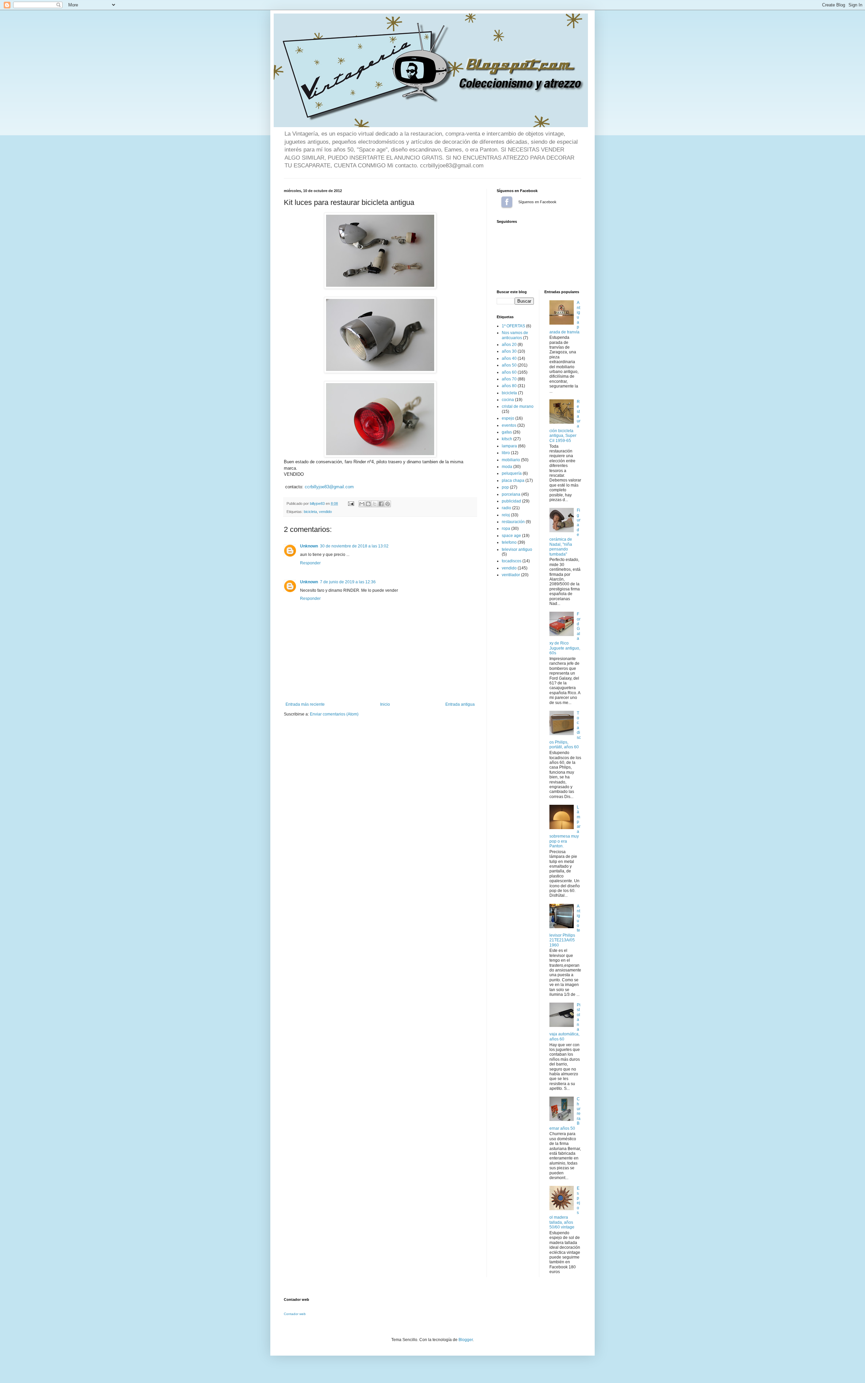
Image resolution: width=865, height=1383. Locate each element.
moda (507, 466)
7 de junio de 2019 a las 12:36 (348, 582)
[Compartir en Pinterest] (387, 503)
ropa (506, 528)
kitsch (507, 439)
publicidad (511, 501)
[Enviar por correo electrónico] (362, 503)
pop (505, 487)
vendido (325, 512)
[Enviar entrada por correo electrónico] (350, 503)
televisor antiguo (517, 549)
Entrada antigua (460, 704)
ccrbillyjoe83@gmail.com (329, 486)
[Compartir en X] (374, 503)
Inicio (385, 704)
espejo (508, 418)
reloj (506, 515)
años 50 (509, 365)
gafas (507, 432)
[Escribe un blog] (368, 503)
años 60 (509, 372)
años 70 (509, 379)
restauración (513, 521)
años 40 (509, 358)
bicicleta (310, 512)
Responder (310, 563)
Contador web (295, 1314)
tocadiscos (511, 561)
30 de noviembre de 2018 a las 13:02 (354, 546)
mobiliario (511, 460)
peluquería (512, 473)
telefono (509, 542)
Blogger (466, 1339)
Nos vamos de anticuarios (515, 335)
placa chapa (513, 480)
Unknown (309, 546)
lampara (509, 446)
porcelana (511, 494)
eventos (509, 425)
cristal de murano (518, 406)
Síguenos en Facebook (506, 201)
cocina (508, 399)
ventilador (511, 574)
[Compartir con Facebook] (381, 503)
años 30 (509, 351)
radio (506, 508)
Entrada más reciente (305, 704)
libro (506, 452)
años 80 (509, 385)
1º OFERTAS (513, 326)
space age (511, 535)
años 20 (509, 344)
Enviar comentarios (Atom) (334, 714)
